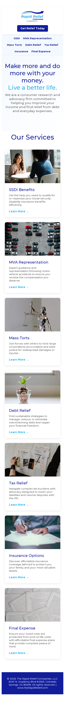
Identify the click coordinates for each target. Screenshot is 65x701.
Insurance (21, 51)
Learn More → (19, 211)
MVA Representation (37, 38)
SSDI (17, 38)
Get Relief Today (32, 28)
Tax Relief (51, 44)
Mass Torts (14, 44)
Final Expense (41, 51)
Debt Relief (33, 44)
